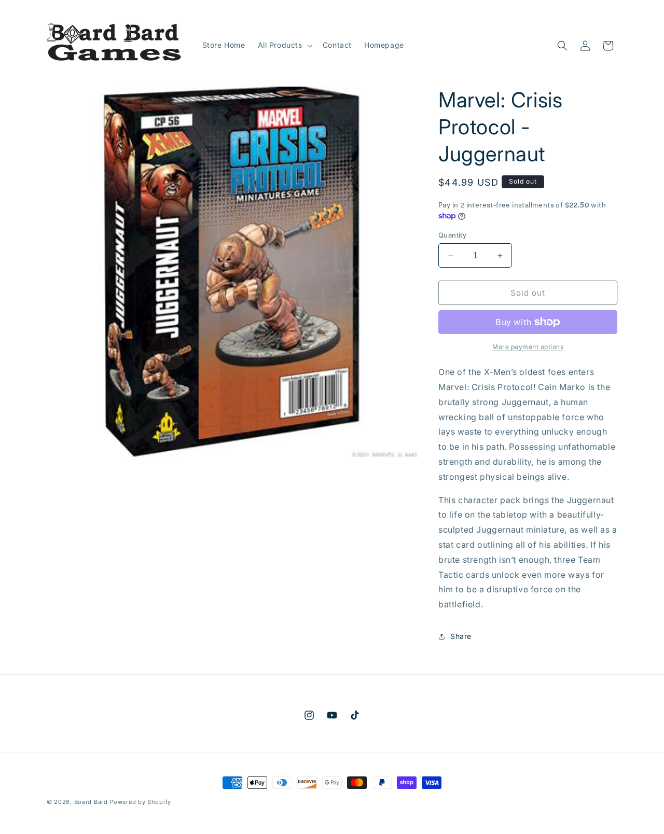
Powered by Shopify (140, 801)
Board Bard (91, 801)
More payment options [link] (527, 347)
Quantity (452, 235)
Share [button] (461, 636)
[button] (284, 45)
